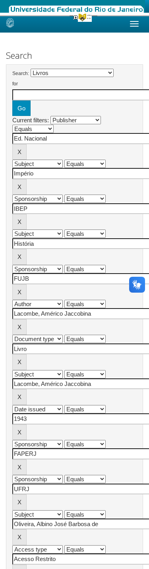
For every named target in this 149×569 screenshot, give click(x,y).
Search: (20, 73)
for (15, 84)
